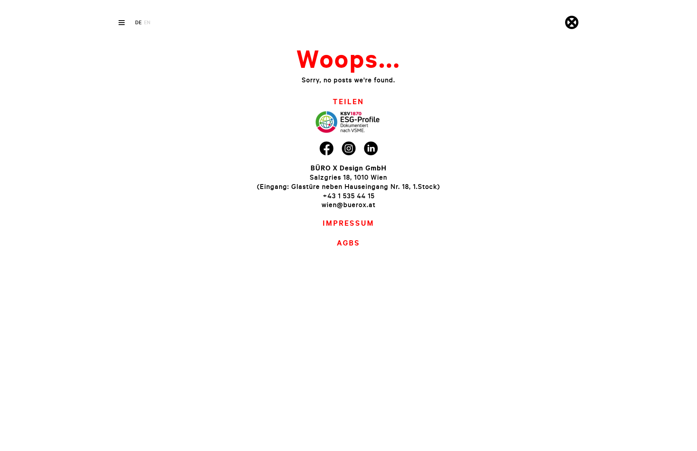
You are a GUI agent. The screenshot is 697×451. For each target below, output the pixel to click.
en (147, 22)
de (138, 22)
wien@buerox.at (348, 204)
